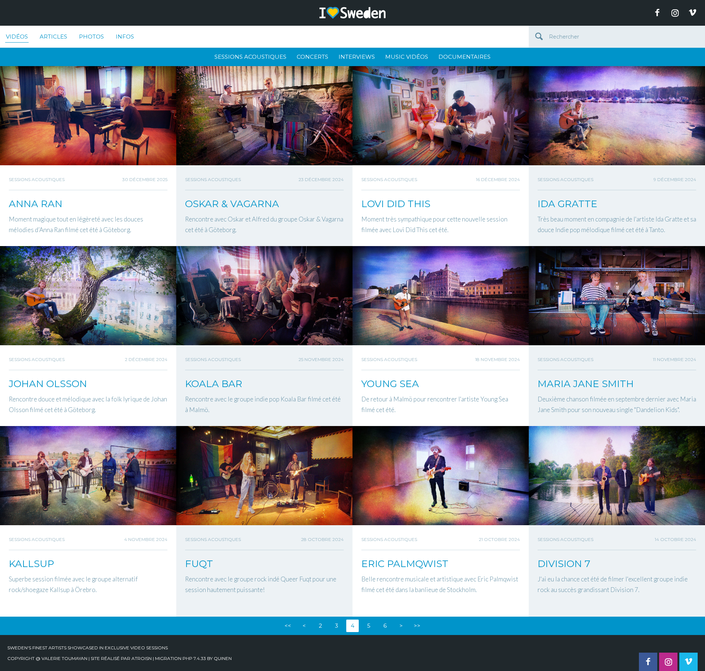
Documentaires (464, 56)
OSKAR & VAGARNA (232, 204)
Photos (91, 36)
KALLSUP (31, 564)
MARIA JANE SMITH (586, 384)
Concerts (312, 56)
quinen (223, 658)
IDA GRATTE (567, 204)
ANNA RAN (35, 204)
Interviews (357, 56)
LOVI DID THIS (395, 204)
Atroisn (141, 658)
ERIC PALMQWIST (404, 564)
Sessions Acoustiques (250, 56)
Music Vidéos (406, 56)
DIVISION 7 (564, 564)
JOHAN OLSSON (48, 384)
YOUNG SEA (390, 384)
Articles (53, 36)
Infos (125, 36)
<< (288, 625)
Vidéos (17, 36)
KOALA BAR (213, 384)
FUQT (199, 564)
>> (417, 625)
